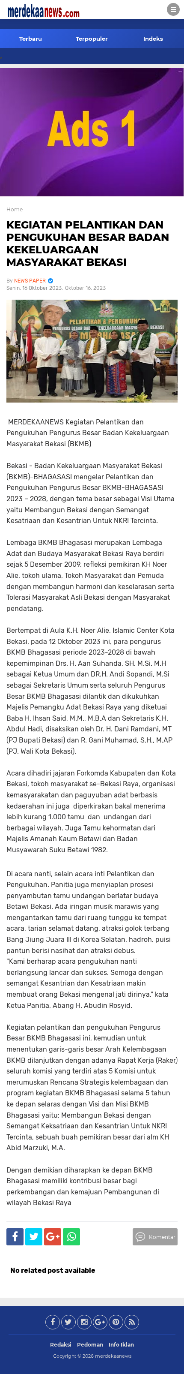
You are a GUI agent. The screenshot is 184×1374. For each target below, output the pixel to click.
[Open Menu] (173, 9)
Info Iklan (121, 1344)
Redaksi (60, 1344)
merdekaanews (113, 1356)
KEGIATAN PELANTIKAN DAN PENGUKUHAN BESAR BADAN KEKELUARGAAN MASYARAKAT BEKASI (87, 243)
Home (14, 209)
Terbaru (30, 38)
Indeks (153, 38)
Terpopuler (92, 38)
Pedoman (90, 1344)
